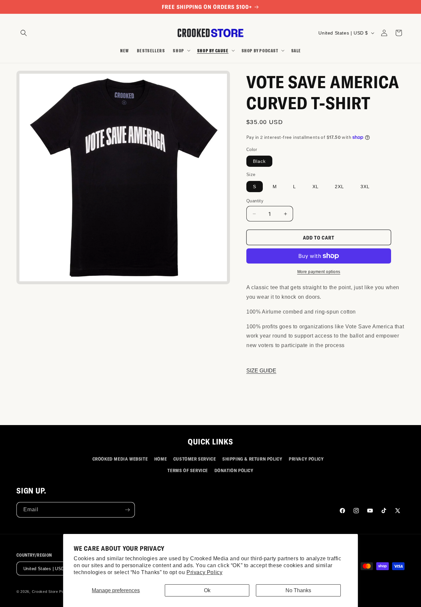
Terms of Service (187, 470)
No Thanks (298, 590)
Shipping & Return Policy (252, 459)
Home (160, 459)
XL (315, 186)
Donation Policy (234, 470)
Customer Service (194, 459)
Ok (207, 590)
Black (259, 161)
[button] (23, 33)
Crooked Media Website (120, 459)
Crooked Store (45, 592)
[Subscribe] (127, 510)
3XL (365, 186)
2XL (339, 186)
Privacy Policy (204, 572)
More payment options (318, 271)
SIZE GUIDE (261, 370)
